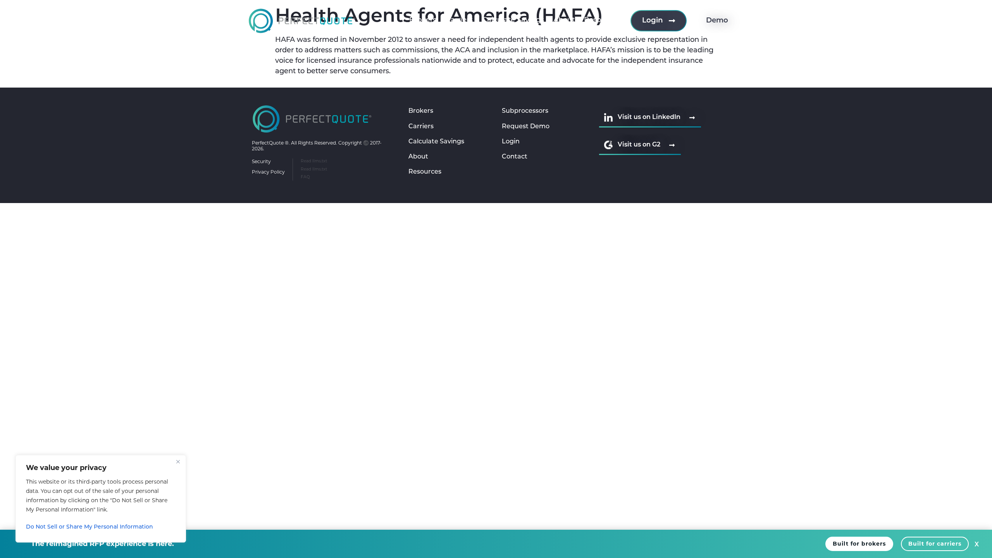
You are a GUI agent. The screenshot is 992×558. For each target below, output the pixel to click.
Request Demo (525, 127)
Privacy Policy (268, 172)
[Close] (178, 461)
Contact (514, 157)
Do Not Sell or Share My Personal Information (89, 527)
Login (511, 142)
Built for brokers (859, 543)
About (564, 20)
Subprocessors (525, 111)
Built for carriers (934, 543)
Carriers (459, 20)
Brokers (422, 20)
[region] (101, 498)
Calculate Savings (513, 20)
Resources (602, 20)
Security (261, 161)
